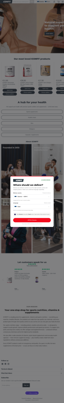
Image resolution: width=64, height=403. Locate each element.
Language (15, 203)
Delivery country (17, 193)
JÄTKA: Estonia (32, 220)
